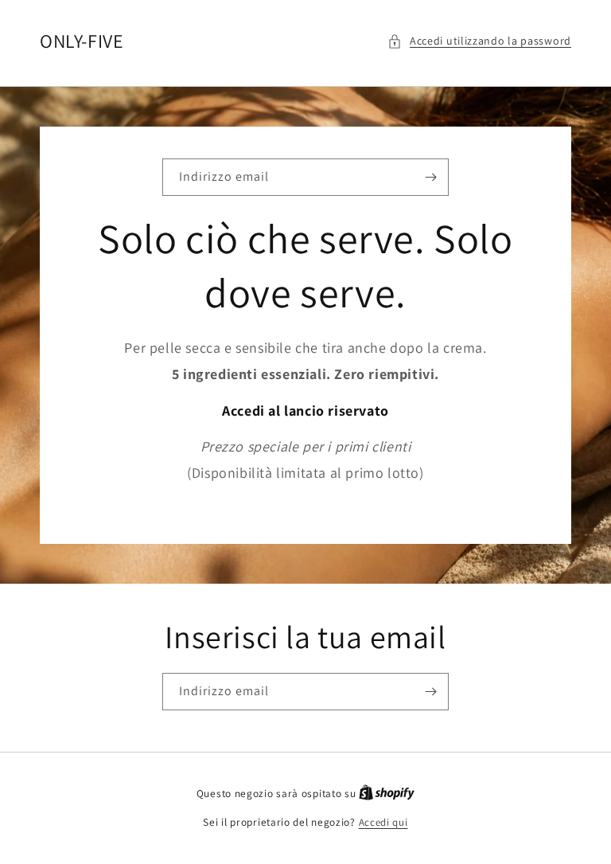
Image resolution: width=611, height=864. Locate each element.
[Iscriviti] (430, 177)
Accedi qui (383, 822)
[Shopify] (386, 793)
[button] (479, 41)
